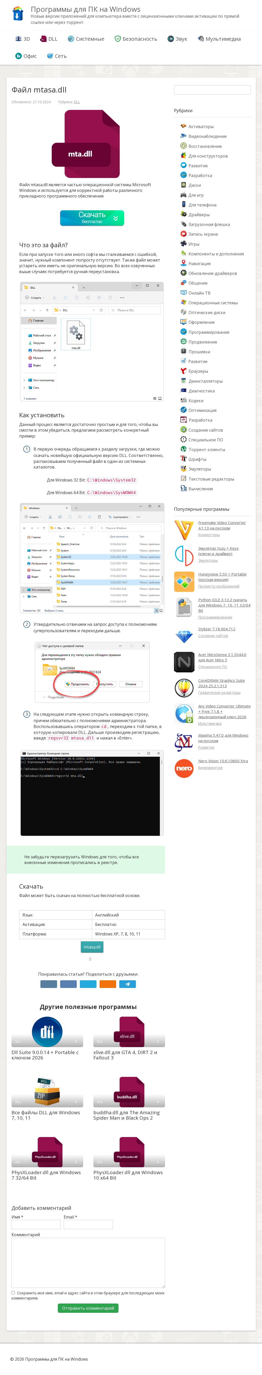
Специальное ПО (206, 440)
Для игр (196, 195)
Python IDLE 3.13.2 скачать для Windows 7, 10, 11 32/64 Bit (224, 605)
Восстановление (205, 146)
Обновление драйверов (213, 273)
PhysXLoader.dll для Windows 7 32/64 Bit (46, 1175)
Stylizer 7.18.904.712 (216, 628)
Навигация (200, 263)
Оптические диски (207, 312)
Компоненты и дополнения (216, 254)
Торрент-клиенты (207, 449)
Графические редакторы (219, 692)
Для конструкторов (208, 156)
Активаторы (201, 126)
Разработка (200, 175)
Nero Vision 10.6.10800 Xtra (223, 760)
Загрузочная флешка (209, 224)
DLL (53, 38)
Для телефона (202, 205)
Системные (90, 38)
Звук (181, 38)
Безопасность (140, 38)
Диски (195, 185)
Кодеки (196, 400)
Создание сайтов (206, 430)
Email (70, 1217)
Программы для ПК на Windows (85, 9)
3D (27, 38)
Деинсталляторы (206, 381)
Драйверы (199, 214)
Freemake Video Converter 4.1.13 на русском (222, 525)
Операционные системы (213, 303)
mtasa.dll (92, 947)
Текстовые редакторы (211, 479)
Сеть (61, 56)
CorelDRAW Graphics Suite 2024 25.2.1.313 (221, 683)
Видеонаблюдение (208, 136)
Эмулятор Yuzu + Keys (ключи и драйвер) (218, 551)
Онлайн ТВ (200, 293)
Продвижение (203, 342)
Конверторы (209, 534)
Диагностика (202, 391)
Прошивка (199, 352)
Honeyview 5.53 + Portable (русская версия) (222, 576)
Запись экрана (203, 234)
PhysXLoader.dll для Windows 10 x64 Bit (128, 1175)
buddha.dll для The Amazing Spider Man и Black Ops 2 (126, 1115)
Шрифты (197, 459)
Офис (30, 56)
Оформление (202, 322)
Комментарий (26, 1234)
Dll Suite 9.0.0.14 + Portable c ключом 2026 (45, 1055)
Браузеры (198, 371)
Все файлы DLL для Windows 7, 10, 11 (46, 1115)
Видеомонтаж (210, 767)
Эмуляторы (200, 469)
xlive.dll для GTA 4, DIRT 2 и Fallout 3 (125, 1055)
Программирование (209, 332)
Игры (194, 244)
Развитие (198, 166)
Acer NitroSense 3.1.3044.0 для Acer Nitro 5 (222, 657)
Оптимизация (202, 410)
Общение (198, 283)
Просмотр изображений (218, 586)
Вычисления (201, 489)
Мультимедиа (223, 38)
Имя (17, 1217)
